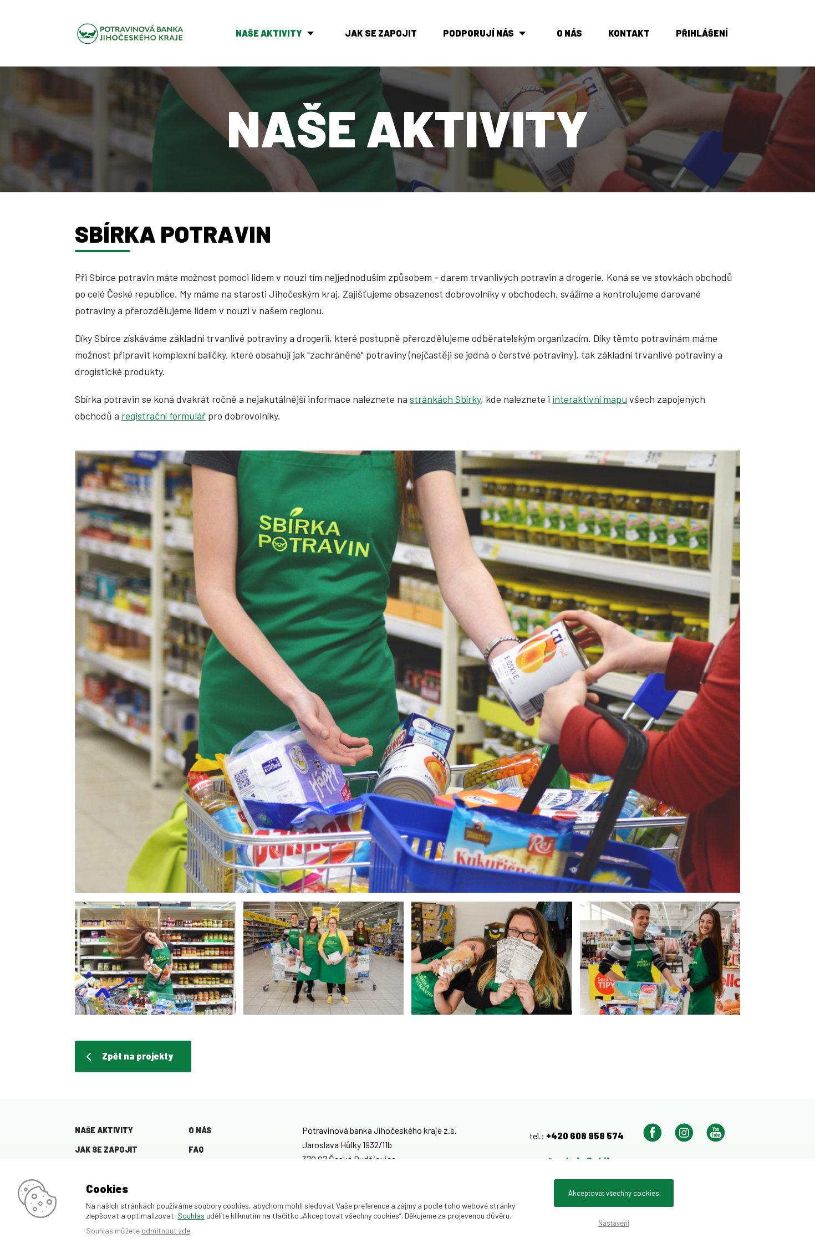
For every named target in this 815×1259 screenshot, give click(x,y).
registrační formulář (163, 416)
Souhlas (191, 1215)
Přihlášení (702, 33)
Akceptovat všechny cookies (613, 1193)
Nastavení (613, 1223)
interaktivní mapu (589, 399)
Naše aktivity (269, 33)
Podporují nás (478, 33)
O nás (569, 33)
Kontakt (629, 33)
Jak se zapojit (381, 33)
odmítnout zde (165, 1230)
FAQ (196, 1149)
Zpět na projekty (137, 1056)
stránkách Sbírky (445, 399)
